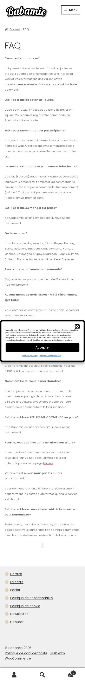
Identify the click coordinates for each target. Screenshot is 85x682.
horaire (48, 463)
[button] (77, 326)
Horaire (16, 574)
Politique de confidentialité (50, 355)
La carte (17, 582)
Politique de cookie (30, 355)
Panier (15, 589)
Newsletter (19, 613)
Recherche (42, 675)
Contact (17, 621)
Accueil (14, 29)
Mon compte (14, 675)
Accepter (42, 347)
